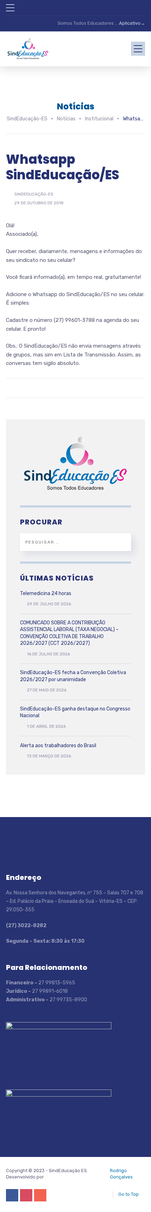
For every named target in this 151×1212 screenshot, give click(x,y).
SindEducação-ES (33, 194)
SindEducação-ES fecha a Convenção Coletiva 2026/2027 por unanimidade (73, 676)
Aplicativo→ (132, 23)
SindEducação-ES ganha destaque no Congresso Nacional (75, 712)
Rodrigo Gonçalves (121, 1174)
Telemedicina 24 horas (45, 593)
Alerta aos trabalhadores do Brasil (58, 746)
